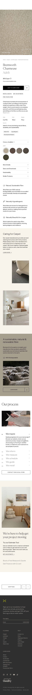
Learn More (6, 252)
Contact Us (21, 634)
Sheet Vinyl (6, 644)
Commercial (6, 660)
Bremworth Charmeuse (23, 59)
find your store (8, 97)
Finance (20, 640)
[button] (24, 51)
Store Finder (21, 642)
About (4, 654)
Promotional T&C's (8, 668)
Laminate (5, 636)
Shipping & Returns (23, 638)
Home (4, 59)
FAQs (19, 636)
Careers (5, 656)
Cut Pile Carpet (14, 59)
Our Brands (6, 658)
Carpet (8, 59)
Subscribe (26, 622)
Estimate (20, 644)
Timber (5, 638)
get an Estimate (18, 93)
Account (20, 645)
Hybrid (4, 642)
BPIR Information (7, 662)
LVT (4, 640)
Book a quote (7, 93)
